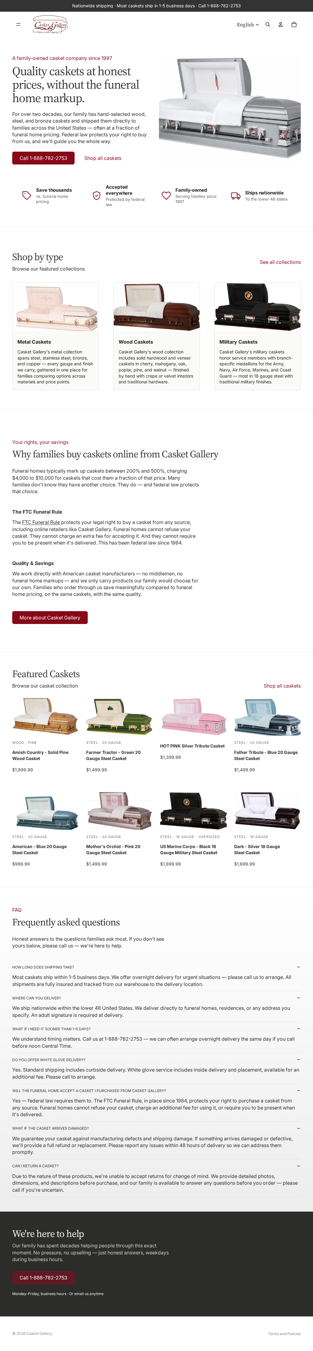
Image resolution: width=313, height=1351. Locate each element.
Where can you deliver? (36, 998)
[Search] (267, 24)
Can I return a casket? (35, 1166)
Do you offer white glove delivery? (48, 1060)
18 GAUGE (185, 837)
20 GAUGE (111, 742)
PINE (32, 742)
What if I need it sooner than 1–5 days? (51, 1029)
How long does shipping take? (43, 967)
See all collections (280, 262)
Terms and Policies (284, 1333)
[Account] (280, 24)
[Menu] (18, 24)
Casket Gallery (39, 1333)
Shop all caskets (102, 158)
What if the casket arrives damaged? (50, 1128)
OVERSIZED (209, 837)
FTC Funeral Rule (41, 522)
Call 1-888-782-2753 (43, 158)
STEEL (92, 742)
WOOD (18, 742)
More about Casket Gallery (50, 618)
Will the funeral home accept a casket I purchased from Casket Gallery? (89, 1090)
